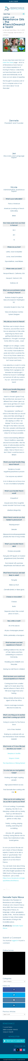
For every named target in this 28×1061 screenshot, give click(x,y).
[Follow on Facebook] (14, 1050)
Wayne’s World (14, 758)
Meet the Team (18, 32)
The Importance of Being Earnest (14, 763)
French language (8, 32)
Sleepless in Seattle (14, 753)
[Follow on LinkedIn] (24, 1050)
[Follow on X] (17, 1050)
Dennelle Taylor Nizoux (10, 30)
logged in (15, 940)
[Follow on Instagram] (21, 1050)
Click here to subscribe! (15, 1041)
